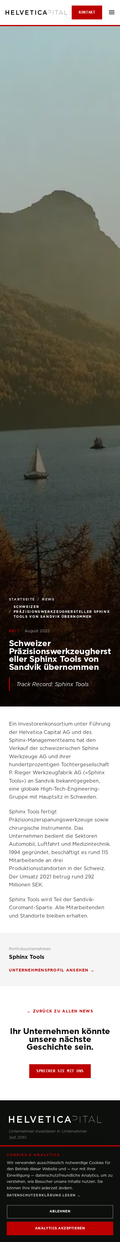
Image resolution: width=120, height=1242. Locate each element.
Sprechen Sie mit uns (60, 1071)
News (48, 599)
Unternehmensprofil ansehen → (51, 970)
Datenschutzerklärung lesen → (44, 1195)
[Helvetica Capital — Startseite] (36, 12)
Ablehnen (60, 1211)
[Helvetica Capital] (60, 1119)
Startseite (22, 599)
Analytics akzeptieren (60, 1228)
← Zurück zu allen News (60, 1011)
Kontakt (87, 12)
